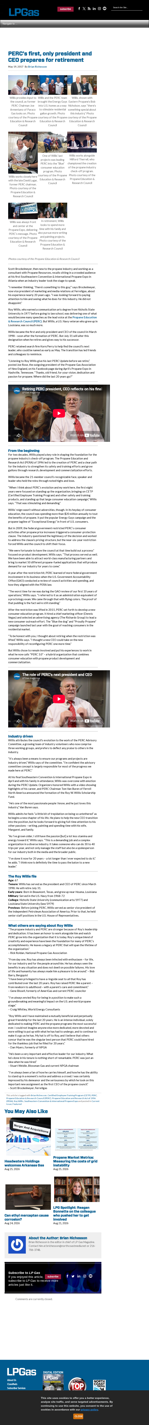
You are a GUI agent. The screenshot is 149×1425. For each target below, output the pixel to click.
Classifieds (12, 1384)
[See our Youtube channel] (104, 8)
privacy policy (89, 1409)
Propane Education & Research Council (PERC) (28, 1098)
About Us (11, 1380)
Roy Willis (18, 1101)
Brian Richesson (37, 66)
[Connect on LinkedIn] (94, 8)
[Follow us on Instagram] (99, 8)
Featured (17, 1104)
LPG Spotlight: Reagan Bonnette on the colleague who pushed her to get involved (74, 1213)
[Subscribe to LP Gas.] (65, 9)
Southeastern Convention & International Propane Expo (51, 1101)
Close (79, 1416)
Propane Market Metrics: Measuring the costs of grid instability (75, 1161)
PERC (94, 1095)
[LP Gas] (21, 12)
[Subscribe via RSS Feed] (89, 8)
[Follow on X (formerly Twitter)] (84, 8)
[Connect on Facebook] (79, 8)
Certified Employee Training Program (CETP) (69, 1095)
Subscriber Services (16, 1388)
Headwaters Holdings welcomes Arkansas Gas (24, 1163)
